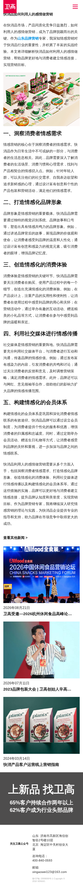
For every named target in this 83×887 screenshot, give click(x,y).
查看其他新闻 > (15, 538)
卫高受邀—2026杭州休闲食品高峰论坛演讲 (41, 614)
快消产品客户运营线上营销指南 (31, 764)
